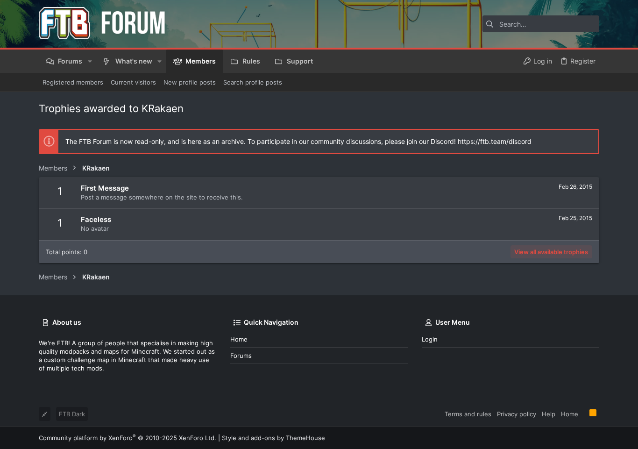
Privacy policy (516, 414)
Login (430, 339)
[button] (89, 61)
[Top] (584, 413)
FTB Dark (72, 414)
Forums (241, 355)
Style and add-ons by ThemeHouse (273, 438)
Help (548, 414)
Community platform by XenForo (127, 438)
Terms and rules (468, 414)
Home (239, 339)
